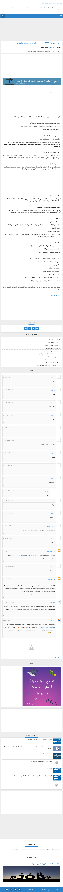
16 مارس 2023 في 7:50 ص (8, 500)
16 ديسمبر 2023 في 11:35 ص (9, 566)
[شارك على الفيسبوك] (33, 328)
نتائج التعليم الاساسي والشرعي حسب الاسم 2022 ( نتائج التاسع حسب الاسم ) (33, 775)
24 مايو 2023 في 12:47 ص (8, 526)
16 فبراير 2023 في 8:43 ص (8, 402)
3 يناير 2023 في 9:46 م (7, 377)
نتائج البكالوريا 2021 (47, 753)
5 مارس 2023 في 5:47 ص (8, 478)
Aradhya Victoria (51, 551)
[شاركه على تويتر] (37, 328)
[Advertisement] (31, 30)
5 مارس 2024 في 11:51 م (8, 579)
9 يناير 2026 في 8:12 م (7, 620)
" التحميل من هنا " (55, 295)
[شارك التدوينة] (29, 328)
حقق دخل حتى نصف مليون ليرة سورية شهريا (46, 863)
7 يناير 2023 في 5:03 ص (8, 390)
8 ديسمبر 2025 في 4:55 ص (8, 602)
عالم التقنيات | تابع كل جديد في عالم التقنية (51, 3)
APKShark (52, 620)
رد (3, 384)
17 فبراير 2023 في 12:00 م (8, 453)
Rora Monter (52, 602)
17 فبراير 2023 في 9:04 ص (8, 440)
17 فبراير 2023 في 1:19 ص (8, 427)
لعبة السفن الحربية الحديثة (54, 356)
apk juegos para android (48, 627)
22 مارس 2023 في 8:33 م (8, 513)
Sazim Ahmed (51, 579)
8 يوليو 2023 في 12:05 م (8, 538)
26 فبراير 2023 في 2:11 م (8, 465)
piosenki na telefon (50, 526)
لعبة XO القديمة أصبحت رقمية (53, 362)
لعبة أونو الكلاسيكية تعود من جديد (52, 359)
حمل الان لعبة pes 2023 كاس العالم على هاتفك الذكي (39, 43)
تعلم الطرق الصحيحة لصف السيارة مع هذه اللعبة (49, 365)
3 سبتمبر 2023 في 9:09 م (8, 551)
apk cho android (19, 555)
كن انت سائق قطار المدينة (54, 339)
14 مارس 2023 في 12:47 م (8, 490)
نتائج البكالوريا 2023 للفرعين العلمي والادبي (41, 761)
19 (52, 47)
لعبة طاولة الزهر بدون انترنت (54, 342)
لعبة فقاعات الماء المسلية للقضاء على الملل (50, 353)
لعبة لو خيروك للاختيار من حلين (53, 348)
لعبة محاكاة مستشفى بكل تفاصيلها (52, 345)
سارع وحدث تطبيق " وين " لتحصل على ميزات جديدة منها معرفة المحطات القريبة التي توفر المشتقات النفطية (28, 747)
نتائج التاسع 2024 (47, 783)
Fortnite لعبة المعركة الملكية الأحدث (52, 351)
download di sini (44, 612)
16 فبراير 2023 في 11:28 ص (8, 415)
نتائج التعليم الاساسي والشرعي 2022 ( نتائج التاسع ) (39, 739)
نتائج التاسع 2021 (47, 768)
